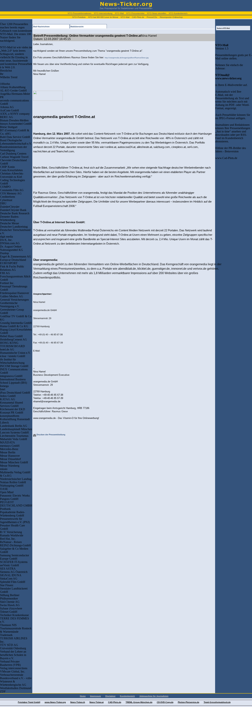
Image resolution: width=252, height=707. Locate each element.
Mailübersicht (77, 26)
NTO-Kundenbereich (178, 13)
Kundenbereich (127, 696)
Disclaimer (110, 696)
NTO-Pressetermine (135, 13)
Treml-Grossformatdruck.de (217, 702)
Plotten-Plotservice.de (188, 702)
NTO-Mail (119, 13)
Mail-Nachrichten (41, 26)
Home (83, 696)
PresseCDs (152, 17)
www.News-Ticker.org (55, 702)
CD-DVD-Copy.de (165, 702)
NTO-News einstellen (156, 13)
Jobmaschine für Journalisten (153, 696)
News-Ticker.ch (77, 702)
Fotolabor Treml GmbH (29, 702)
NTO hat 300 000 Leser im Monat (103, 17)
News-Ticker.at (96, 702)
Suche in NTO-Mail (223, 28)
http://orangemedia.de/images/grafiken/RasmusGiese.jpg (127, 58)
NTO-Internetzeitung (103, 13)
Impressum (95, 696)
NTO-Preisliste (79, 17)
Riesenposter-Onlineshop (171, 17)
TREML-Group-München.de (139, 702)
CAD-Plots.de (138, 17)
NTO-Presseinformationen (79, 13)
